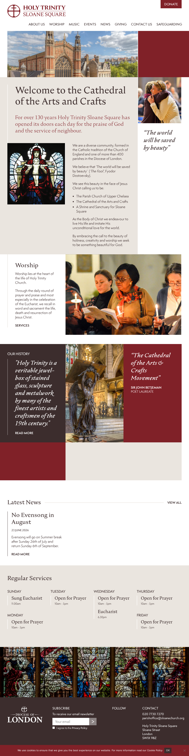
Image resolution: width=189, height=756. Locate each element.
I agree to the (71, 728)
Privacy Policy (79, 728)
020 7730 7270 (153, 714)
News (105, 24)
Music (74, 24)
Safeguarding (169, 24)
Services (22, 325)
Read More (20, 554)
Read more (24, 433)
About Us (37, 24)
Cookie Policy (154, 750)
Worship (56, 24)
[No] (184, 750)
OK (168, 750)
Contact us (141, 24)
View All (174, 502)
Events (90, 24)
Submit (93, 721)
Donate (171, 4)
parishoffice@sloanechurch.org (163, 718)
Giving (121, 24)
